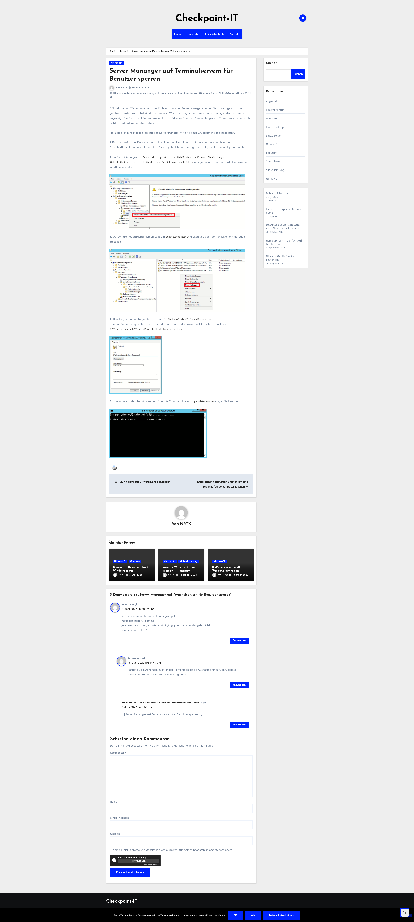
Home (178, 34)
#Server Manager (147, 93)
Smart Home (273, 161)
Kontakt (234, 34)
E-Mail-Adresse (119, 817)
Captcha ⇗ (151, 865)
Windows (135, 561)
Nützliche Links (215, 34)
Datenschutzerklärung (281, 915)
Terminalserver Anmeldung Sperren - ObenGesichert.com (160, 702)
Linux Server (274, 135)
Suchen (272, 63)
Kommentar (118, 752)
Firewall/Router (276, 110)
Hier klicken (139, 861)
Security (271, 152)
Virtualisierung (188, 561)
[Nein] (410, 915)
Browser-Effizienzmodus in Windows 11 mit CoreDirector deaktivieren (131, 571)
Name (113, 801)
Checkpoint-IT (207, 19)
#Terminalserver (167, 93)
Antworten (239, 640)
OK (235, 915)
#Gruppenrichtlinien (124, 93)
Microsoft (117, 63)
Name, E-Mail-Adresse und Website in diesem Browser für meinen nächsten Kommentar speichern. (173, 850)
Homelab (192, 34)
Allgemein (272, 101)
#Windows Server (187, 93)
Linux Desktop (275, 127)
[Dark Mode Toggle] (404, 912)
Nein (253, 915)
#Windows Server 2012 (211, 93)
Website (115, 833)
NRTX (124, 87)
